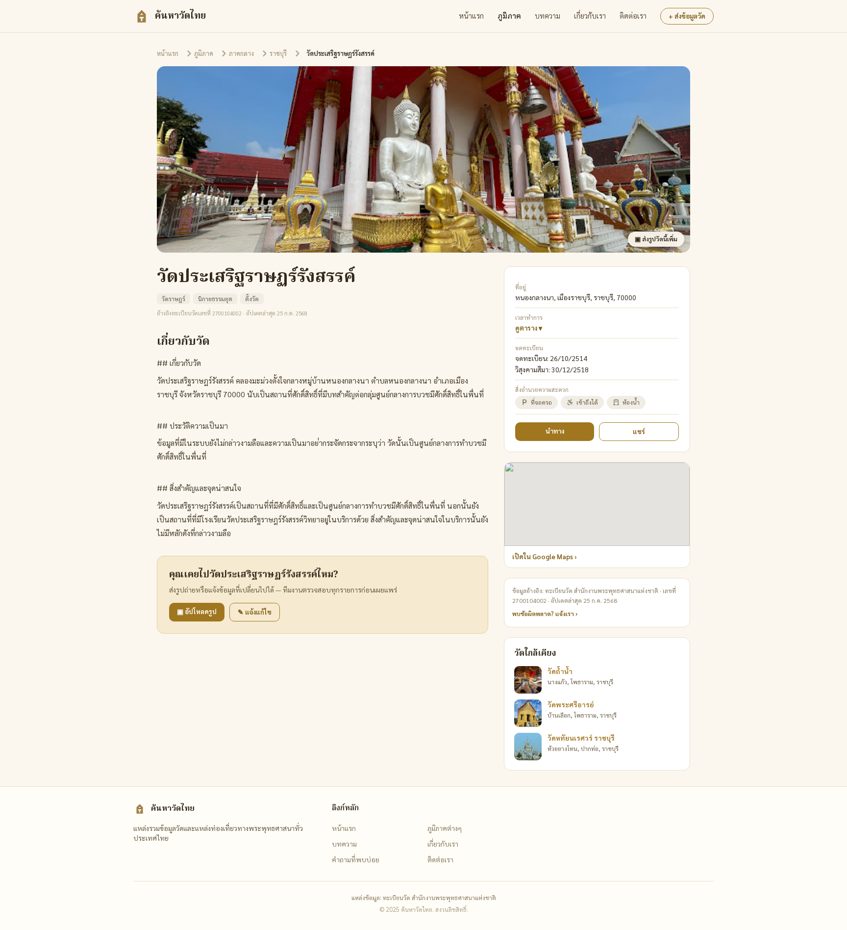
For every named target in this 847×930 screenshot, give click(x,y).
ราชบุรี (278, 53)
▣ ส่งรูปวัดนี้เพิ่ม (656, 239)
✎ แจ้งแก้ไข (255, 612)
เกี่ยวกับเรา (590, 15)
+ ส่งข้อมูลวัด (687, 16)
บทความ (547, 15)
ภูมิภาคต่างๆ (444, 828)
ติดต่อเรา (633, 15)
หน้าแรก (471, 15)
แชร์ (639, 431)
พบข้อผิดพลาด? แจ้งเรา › (544, 614)
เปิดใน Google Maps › (544, 556)
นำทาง (555, 431)
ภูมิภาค (509, 15)
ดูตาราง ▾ (528, 328)
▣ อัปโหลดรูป (197, 611)
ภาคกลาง (241, 53)
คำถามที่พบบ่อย (355, 859)
